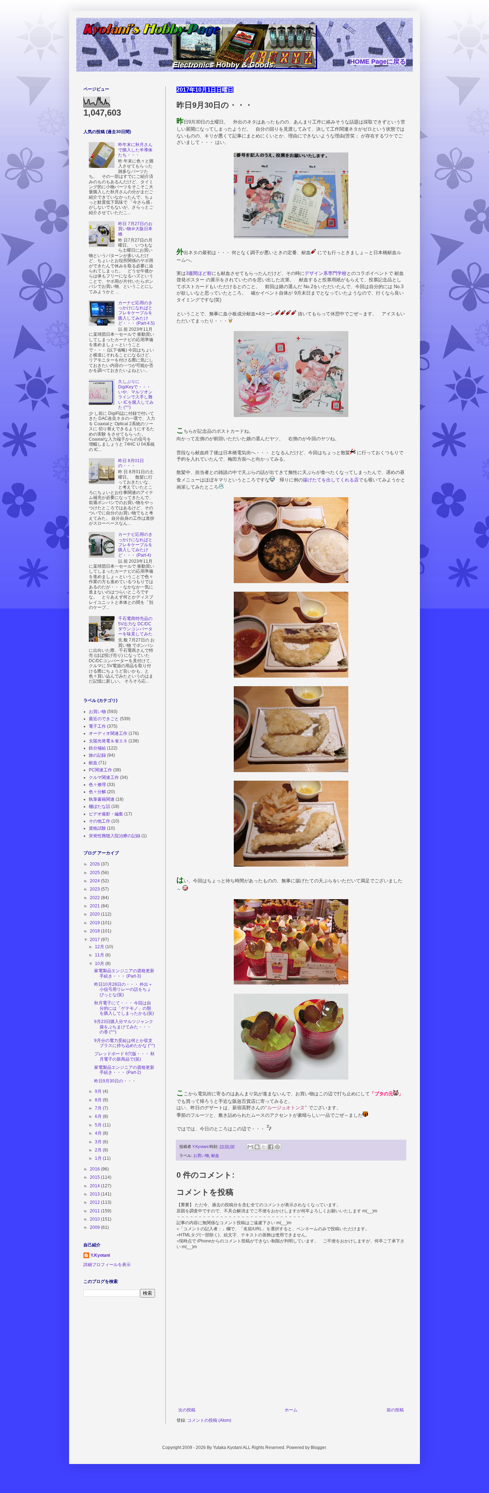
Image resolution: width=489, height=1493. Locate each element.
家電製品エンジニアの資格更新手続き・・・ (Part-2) (124, 1070)
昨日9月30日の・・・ (115, 1081)
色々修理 (97, 784)
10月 (100, 963)
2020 (95, 914)
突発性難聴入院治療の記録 (114, 835)
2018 (95, 931)
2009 (95, 1227)
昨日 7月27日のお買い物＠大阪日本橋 (135, 229)
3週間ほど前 (199, 273)
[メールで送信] (250, 1146)
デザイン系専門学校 (326, 273)
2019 (95, 922)
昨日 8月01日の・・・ (131, 463)
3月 (99, 1141)
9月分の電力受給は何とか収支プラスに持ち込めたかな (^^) (124, 1043)
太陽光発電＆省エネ (108, 740)
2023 (95, 889)
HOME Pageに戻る (378, 61)
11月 (100, 955)
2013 (95, 1194)
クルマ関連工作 (104, 777)
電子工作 (97, 726)
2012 (95, 1202)
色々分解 (97, 791)
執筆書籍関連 (102, 799)
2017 (95, 939)
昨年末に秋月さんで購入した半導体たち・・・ (135, 149)
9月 (99, 1091)
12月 (100, 946)
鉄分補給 (97, 748)
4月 (99, 1133)
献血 (215, 1155)
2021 (95, 905)
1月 (99, 1158)
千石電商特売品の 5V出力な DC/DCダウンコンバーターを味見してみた (135, 626)
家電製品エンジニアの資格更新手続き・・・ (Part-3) (124, 973)
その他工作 (99, 821)
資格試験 (97, 828)
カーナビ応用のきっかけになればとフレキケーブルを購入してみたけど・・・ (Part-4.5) (136, 313)
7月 (99, 1108)
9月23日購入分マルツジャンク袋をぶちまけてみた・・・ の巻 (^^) (123, 1026)
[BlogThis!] (257, 1146)
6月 (99, 1116)
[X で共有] (263, 1146)
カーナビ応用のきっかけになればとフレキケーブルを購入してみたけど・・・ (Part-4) (135, 545)
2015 (95, 1177)
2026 (95, 864)
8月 (99, 1099)
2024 (95, 880)
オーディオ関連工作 (108, 733)
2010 (95, 1219)
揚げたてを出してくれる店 (331, 480)
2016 (95, 1169)
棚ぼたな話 (99, 806)
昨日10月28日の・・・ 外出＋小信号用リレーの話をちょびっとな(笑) (123, 989)
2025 (95, 872)
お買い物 (201, 1155)
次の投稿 (186, 1409)
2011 (95, 1210)
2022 (95, 897)
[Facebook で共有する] (270, 1146)
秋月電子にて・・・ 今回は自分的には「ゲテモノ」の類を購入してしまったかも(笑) (124, 1008)
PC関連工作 (100, 769)
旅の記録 (97, 755)
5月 (99, 1125)
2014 (95, 1185)
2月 (99, 1150)
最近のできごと (104, 718)
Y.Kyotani (100, 1255)
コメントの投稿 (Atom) (209, 1420)
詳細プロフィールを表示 (107, 1264)
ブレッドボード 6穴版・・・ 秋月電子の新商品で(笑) (124, 1056)
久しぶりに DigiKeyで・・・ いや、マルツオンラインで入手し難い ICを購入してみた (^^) (136, 394)
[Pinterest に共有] (277, 1146)
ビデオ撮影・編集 (106, 813)
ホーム (291, 1409)
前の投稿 (395, 1409)
